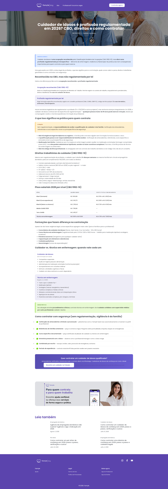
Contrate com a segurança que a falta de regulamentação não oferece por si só (99, 365)
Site (58, 5)
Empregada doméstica (57, 422)
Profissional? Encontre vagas (73, 5)
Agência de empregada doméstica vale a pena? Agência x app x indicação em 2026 (66, 427)
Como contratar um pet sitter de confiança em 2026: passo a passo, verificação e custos (64, 442)
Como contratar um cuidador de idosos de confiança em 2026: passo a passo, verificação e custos (116, 427)
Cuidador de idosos (89, 33)
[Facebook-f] (127, 460)
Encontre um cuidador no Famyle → (59, 365)
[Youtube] (132, 460)
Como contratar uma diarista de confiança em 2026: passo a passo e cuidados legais (115, 442)
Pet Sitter (53, 438)
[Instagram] (122, 460)
